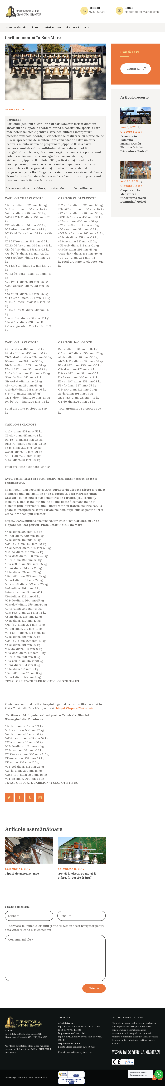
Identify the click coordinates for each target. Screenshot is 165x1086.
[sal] (71, 1072)
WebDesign (10, 1077)
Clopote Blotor (131, 131)
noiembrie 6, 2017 (15, 109)
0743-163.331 (89, 1047)
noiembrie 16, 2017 (71, 869)
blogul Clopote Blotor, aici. (75, 708)
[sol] (71, 1079)
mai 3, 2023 (128, 127)
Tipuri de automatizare (22, 873)
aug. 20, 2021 (129, 181)
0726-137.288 (74, 1030)
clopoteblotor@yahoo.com (79, 1052)
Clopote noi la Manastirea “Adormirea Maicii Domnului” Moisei (133, 196)
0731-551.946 (88, 1036)
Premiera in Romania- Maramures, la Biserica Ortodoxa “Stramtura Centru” (134, 143)
